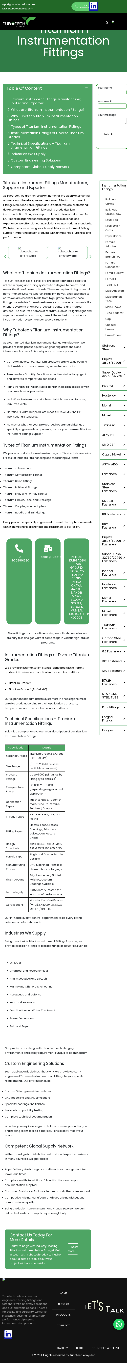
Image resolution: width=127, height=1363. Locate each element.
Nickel (106, 415)
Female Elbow (114, 273)
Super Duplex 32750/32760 (112, 374)
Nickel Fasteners (109, 613)
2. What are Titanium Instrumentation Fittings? (46, 110)
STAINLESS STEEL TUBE (110, 695)
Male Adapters (115, 291)
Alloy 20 (108, 435)
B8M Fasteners (109, 526)
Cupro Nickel (111, 454)
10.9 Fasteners (112, 661)
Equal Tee (111, 220)
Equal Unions (113, 236)
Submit (108, 134)
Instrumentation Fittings (114, 187)
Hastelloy (109, 395)
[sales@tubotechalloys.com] (48, 548)
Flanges (108, 730)
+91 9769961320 (20, 558)
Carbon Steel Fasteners (112, 640)
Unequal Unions (110, 327)
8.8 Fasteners (112, 651)
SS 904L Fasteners (109, 503)
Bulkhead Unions (111, 201)
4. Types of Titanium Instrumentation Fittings (44, 127)
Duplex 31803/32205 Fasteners (111, 540)
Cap (108, 319)
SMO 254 (108, 445)
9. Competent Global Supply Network (38, 167)
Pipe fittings (110, 707)
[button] (47, 88)
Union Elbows (113, 335)
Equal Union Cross (112, 228)
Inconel (107, 386)
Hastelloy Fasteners (109, 586)
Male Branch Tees (113, 299)
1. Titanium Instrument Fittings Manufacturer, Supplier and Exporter (44, 101)
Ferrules (110, 279)
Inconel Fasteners (109, 573)
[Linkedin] (93, 6)
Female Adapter (110, 244)
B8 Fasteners (111, 514)
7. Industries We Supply (26, 154)
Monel (106, 405)
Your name (105, 88)
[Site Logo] (17, 1284)
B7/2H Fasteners (109, 682)
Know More (73, 1249)
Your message (107, 115)
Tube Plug (111, 285)
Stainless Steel (108, 347)
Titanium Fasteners (109, 626)
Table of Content (24, 88)
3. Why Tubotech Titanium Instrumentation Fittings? (42, 118)
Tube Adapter (114, 313)
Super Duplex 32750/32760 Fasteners (112, 557)
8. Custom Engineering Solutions (34, 160)
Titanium (108, 425)
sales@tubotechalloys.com (61, 557)
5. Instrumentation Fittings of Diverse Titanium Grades (45, 135)
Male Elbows (113, 307)
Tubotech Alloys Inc (82, 1355)
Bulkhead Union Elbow (113, 212)
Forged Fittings (107, 719)
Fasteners (109, 474)
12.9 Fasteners (112, 671)
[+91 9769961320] (19, 548)
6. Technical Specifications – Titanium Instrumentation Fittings (38, 145)
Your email (104, 101)
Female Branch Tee (112, 254)
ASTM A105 (110, 464)
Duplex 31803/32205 (111, 361)
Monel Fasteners (109, 599)
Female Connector (112, 265)
